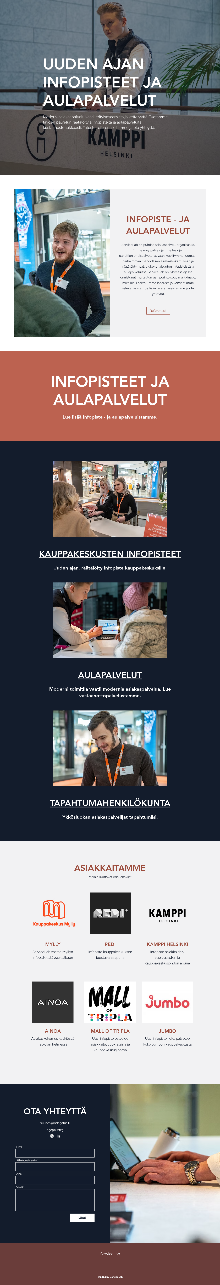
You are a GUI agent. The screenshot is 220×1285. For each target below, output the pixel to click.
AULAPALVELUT (110, 675)
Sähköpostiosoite (26, 1160)
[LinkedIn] (58, 1136)
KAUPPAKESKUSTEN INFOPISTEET (110, 554)
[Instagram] (52, 1136)
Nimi (19, 1147)
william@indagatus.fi (55, 1123)
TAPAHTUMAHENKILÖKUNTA (110, 803)
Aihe (19, 1174)
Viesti (19, 1187)
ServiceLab (110, 1254)
